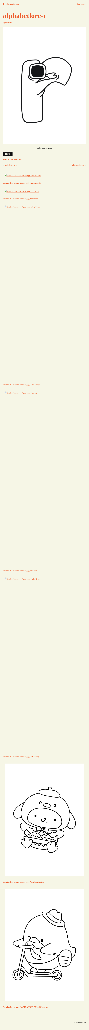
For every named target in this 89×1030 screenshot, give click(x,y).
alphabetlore (7, 23)
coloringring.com (12, 4)
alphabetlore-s (78, 165)
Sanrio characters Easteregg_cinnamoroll (22, 183)
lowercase (17, 159)
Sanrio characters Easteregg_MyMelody (21, 385)
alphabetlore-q (11, 165)
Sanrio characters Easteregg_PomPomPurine (23, 882)
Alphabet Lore (8, 159)
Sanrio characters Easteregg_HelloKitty (21, 757)
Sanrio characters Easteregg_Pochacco (20, 199)
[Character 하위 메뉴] (85, 4)
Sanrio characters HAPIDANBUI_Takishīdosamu (25, 1007)
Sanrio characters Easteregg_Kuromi (20, 571)
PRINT (7, 154)
